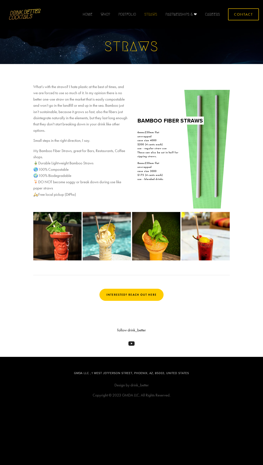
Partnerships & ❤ (181, 14)
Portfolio (127, 14)
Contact (243, 14)
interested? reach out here (131, 295)
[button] (57, 236)
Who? (105, 14)
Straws (150, 14)
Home (87, 14)
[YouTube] (131, 343)
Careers (212, 14)
